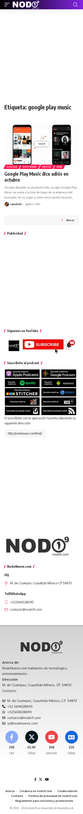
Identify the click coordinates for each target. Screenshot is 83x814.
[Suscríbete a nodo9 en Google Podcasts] (59, 373)
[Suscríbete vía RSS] (59, 410)
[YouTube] (47, 779)
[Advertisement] (41, 58)
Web (59, 166)
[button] (8, 4)
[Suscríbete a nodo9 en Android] (59, 383)
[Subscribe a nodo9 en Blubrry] (59, 392)
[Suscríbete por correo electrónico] (22, 410)
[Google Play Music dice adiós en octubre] (41, 145)
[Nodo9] (26, 4)
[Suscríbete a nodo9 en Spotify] (22, 383)
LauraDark (16, 204)
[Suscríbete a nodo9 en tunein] (59, 401)
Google (12, 166)
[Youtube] (51, 743)
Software (30, 166)
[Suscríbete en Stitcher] (22, 392)
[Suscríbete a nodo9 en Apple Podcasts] (22, 373)
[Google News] (71, 743)
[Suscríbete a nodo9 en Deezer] (22, 401)
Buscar (70, 220)
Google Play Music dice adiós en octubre (36, 177)
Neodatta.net (65, 808)
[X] (31, 743)
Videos (47, 166)
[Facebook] (11, 743)
